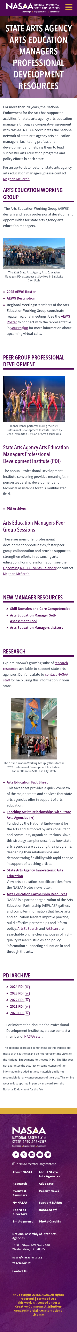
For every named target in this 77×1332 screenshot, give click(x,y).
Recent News (49, 1191)
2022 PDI (19, 999)
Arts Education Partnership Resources (37, 894)
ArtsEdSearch (28, 928)
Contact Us (20, 1271)
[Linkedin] (31, 1154)
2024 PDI (19, 986)
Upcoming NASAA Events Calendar (29, 568)
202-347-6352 (21, 1263)
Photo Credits (50, 1221)
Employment (23, 1221)
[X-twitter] (23, 1154)
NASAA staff (33, 1036)
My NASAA (20, 1202)
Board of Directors (20, 1212)
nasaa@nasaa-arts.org (27, 1257)
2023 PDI (19, 993)
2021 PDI (19, 1006)
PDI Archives (16, 508)
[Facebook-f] (15, 1154)
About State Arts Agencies (49, 1174)
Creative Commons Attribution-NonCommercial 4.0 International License (38, 1310)
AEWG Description (21, 298)
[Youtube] (39, 1154)
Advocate (46, 1183)
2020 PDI (19, 1013)
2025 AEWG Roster (21, 291)
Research (20, 1183)
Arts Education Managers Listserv (36, 627)
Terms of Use (46, 1298)
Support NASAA (50, 1202)
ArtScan (52, 928)
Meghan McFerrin (16, 179)
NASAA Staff (48, 1210)
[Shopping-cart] (47, 1154)
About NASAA (22, 1172)
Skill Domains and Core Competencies (40, 608)
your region (19, 328)
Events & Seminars (20, 1193)
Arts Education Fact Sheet (27, 782)
